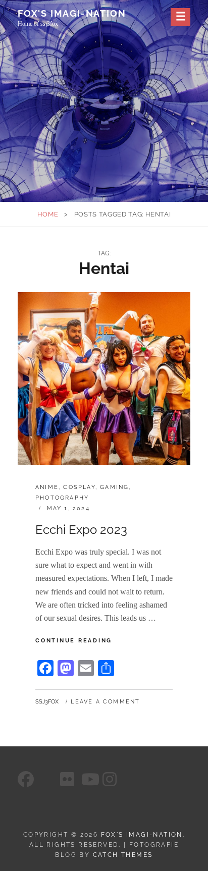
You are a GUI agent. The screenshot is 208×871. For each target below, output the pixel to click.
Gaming (114, 487)
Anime (47, 487)
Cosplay (79, 487)
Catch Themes (123, 854)
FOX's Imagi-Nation (72, 13)
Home (48, 214)
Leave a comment (105, 701)
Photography (62, 498)
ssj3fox (47, 701)
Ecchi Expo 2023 (81, 529)
